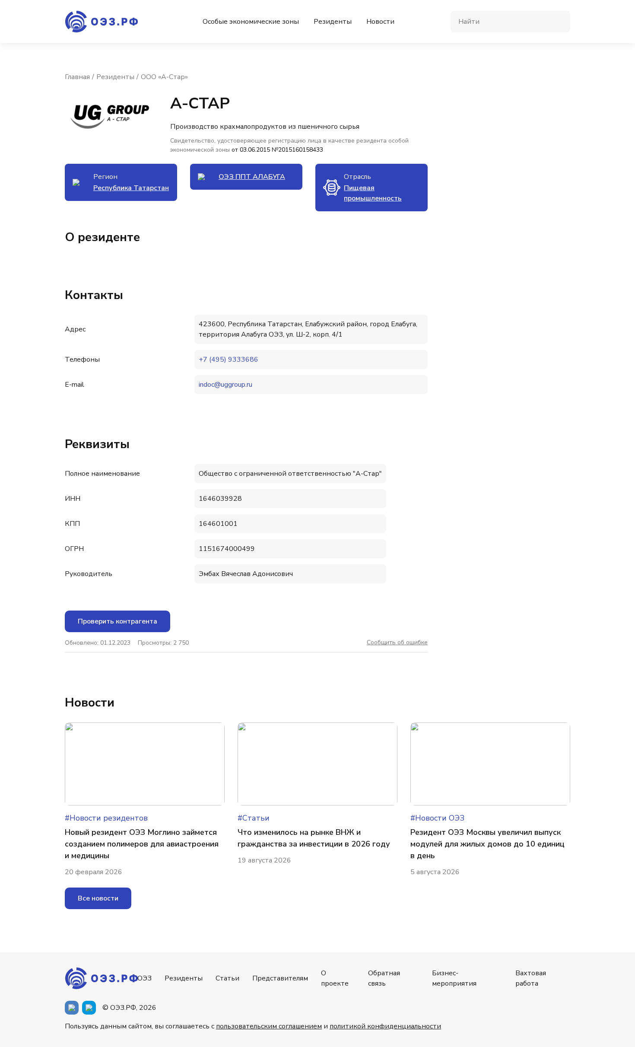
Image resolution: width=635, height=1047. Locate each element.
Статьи (227, 978)
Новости (380, 21)
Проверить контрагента (117, 621)
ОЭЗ (144, 978)
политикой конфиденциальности (385, 1026)
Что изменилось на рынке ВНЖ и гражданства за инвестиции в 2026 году (314, 838)
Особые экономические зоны (251, 21)
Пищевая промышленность (373, 193)
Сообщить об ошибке (397, 643)
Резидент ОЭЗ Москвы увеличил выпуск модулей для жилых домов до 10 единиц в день (487, 844)
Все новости (98, 898)
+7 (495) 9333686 (228, 359)
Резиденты (333, 21)
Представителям (280, 978)
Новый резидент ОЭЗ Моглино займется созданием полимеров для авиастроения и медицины (142, 844)
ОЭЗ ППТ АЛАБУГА (252, 176)
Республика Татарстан (131, 188)
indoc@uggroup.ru (225, 384)
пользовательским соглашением (269, 1026)
